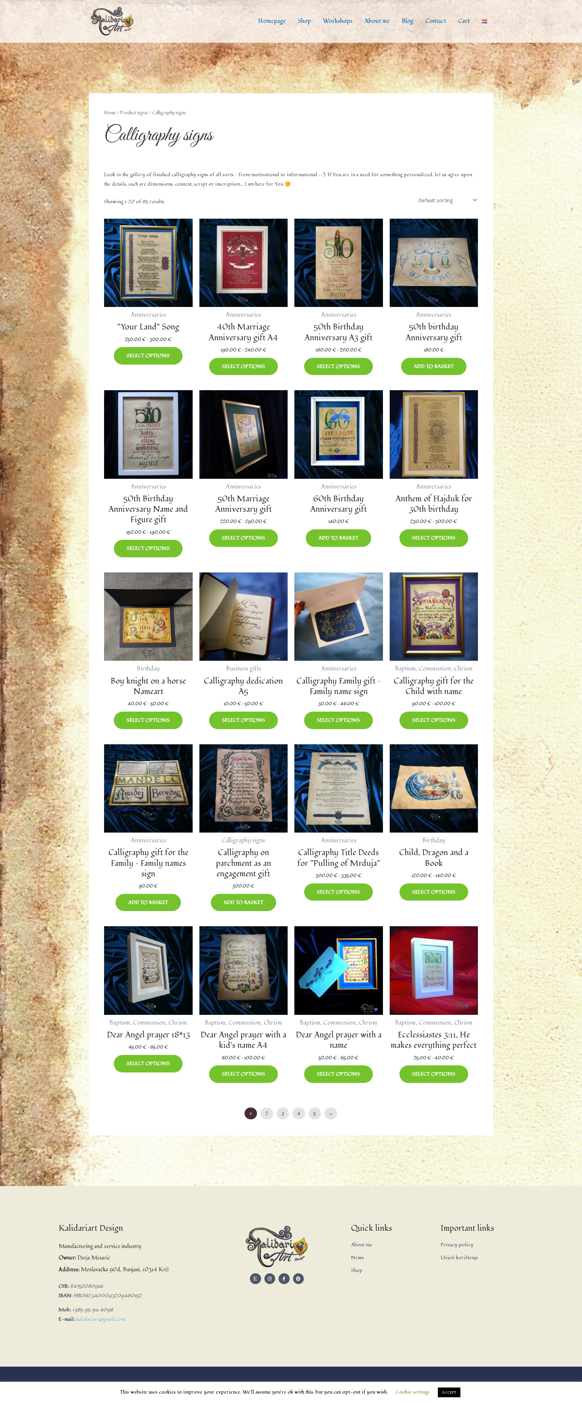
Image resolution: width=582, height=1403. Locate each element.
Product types (134, 113)
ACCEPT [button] (449, 1392)
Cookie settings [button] (412, 1392)
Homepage (272, 21)
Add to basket (434, 366)
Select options (148, 355)
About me (377, 21)
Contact (435, 21)
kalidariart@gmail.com (100, 1319)
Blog (407, 21)
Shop (304, 21)
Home (110, 113)
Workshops (337, 21)
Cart (464, 21)
